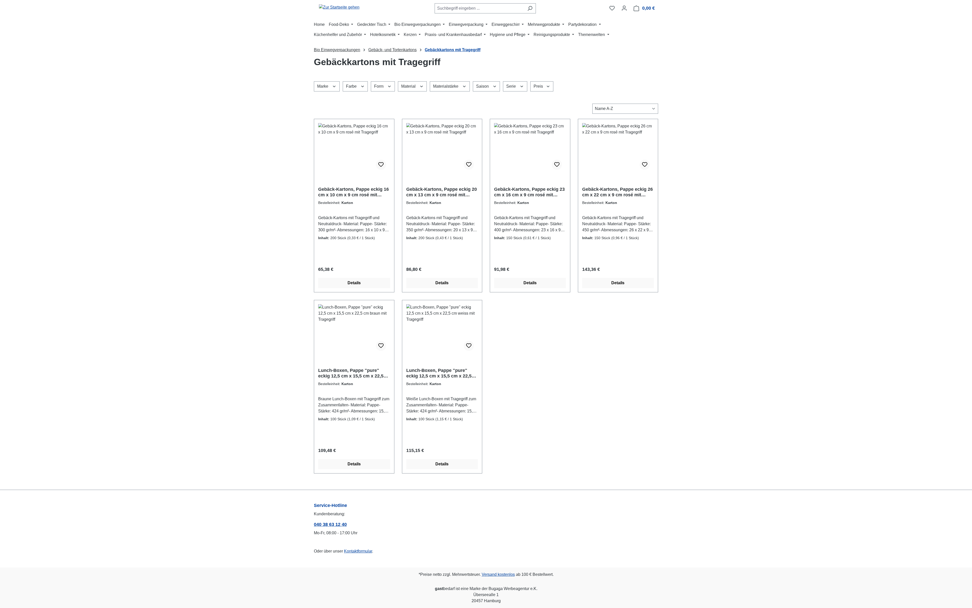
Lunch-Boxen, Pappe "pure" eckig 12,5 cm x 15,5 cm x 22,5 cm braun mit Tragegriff (350, 373)
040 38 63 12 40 (330, 524)
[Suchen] (530, 8)
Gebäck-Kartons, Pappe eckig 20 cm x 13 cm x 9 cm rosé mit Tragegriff (441, 192)
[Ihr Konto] (624, 8)
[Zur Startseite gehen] (339, 7)
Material (409, 86)
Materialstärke (446, 86)
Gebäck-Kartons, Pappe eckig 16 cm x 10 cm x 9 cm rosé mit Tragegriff (353, 192)
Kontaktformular (358, 551)
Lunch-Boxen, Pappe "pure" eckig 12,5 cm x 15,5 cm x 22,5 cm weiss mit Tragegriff (439, 373)
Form (379, 86)
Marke (323, 86)
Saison (483, 86)
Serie (511, 86)
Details (354, 283)
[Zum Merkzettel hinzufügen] (381, 165)
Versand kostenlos (498, 574)
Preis (539, 86)
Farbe (352, 86)
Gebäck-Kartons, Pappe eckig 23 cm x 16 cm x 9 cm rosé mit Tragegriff (529, 192)
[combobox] (479, 8)
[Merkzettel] (612, 8)
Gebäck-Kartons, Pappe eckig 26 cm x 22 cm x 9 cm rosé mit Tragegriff (617, 192)
